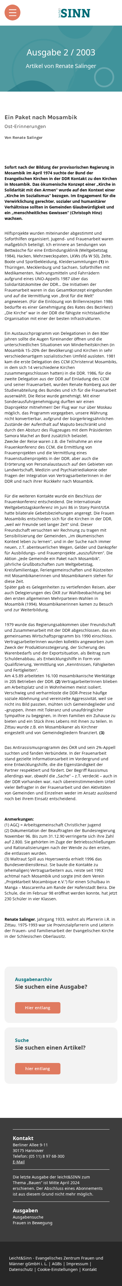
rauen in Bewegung (33, 1222)
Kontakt (89, 1269)
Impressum (77, 1263)
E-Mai (18, 1162)
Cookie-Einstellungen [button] (57, 1269)
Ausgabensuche (28, 1217)
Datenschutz (21, 1269)
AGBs (57, 1263)
